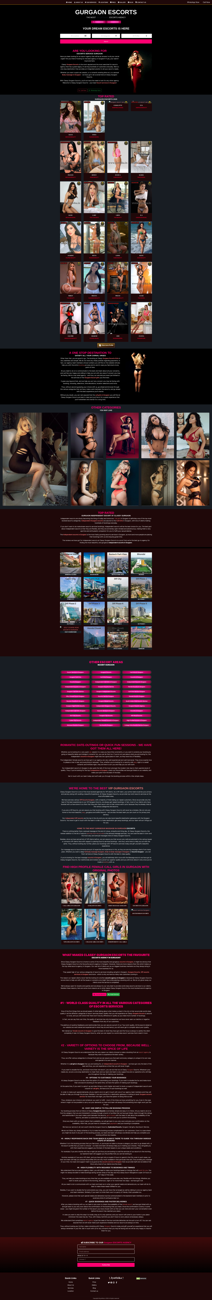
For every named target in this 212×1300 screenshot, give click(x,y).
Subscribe (106, 1265)
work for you (143, 1170)
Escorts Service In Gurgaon (106, 711)
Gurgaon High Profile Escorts (75, 706)
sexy (135, 762)
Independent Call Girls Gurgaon (75, 711)
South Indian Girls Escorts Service (136, 701)
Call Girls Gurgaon (106, 677)
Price (114, 2)
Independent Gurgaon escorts (92, 521)
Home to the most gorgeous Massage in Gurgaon (101, 828)
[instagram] (114, 1282)
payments (113, 1123)
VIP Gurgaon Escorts (125, 788)
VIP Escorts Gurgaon (87, 800)
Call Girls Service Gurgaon (136, 691)
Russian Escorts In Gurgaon (75, 701)
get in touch (111, 1115)
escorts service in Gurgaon (112, 1162)
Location (71, 1291)
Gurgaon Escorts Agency (137, 706)
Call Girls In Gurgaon (136, 672)
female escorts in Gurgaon (82, 1031)
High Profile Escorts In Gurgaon (137, 720)
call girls (96, 1088)
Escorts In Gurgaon (137, 677)
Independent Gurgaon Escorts (106, 706)
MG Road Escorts (136, 715)
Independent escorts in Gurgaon (74, 534)
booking (82, 365)
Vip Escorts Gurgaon (106, 725)
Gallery (123, 2)
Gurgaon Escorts (106, 672)
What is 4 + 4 (82, 1255)
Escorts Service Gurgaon (106, 696)
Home (70, 2)
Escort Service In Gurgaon (75, 672)
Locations (104, 2)
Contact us (141, 2)
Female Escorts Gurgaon (136, 696)
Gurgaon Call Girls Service (75, 691)
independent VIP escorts (74, 818)
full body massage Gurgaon (94, 852)
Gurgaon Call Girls (75, 677)
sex (90, 752)
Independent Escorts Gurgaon (136, 682)
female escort (127, 1204)
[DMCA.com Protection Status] (141, 1278)
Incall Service (114, 994)
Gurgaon (130, 1070)
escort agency (144, 1052)
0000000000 (99, 22)
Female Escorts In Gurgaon (136, 687)
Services (71, 1288)
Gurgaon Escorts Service (106, 687)
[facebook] (116, 1282)
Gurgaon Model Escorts (106, 701)
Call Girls (119, 521)
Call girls (117, 518)
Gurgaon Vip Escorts (106, 715)
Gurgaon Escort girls (92, 377)
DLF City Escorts (75, 715)
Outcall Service (100, 994)
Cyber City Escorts (75, 720)
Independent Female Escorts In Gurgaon (106, 720)
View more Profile (107, 345)
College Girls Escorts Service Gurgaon (137, 725)
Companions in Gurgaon (98, 770)
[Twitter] (109, 1282)
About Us (79, 2)
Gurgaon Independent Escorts (106, 691)
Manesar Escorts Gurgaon (75, 725)
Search (106, 41)
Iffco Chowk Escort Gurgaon (75, 696)
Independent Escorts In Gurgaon (75, 687)
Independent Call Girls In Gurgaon (106, 682)
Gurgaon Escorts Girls (111, 358)
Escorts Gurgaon (75, 682)
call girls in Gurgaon (102, 395)
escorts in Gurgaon (87, 756)
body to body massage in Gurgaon (117, 852)
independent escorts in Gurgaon (115, 1064)
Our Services (91, 2)
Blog (131, 2)
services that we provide (95, 833)
